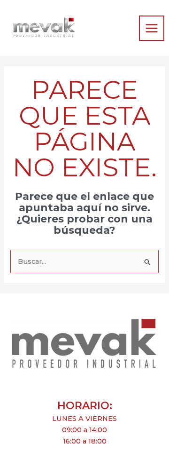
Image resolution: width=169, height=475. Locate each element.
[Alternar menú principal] (151, 28)
